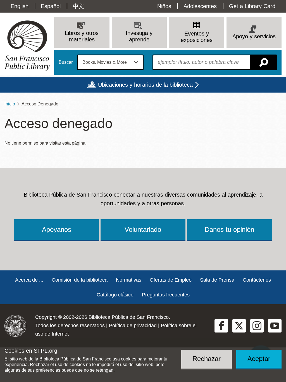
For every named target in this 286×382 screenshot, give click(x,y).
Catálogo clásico (115, 295)
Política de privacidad (133, 325)
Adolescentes (200, 6)
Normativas (128, 280)
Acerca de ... (29, 280)
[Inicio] (27, 45)
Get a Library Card (252, 6)
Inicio (9, 104)
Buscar (66, 62)
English (19, 6)
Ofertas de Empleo (171, 280)
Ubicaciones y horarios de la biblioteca (145, 85)
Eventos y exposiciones (197, 36)
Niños (164, 6)
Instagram (257, 326)
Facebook (221, 326)
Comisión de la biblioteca (80, 280)
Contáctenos (257, 280)
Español (51, 6)
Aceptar (258, 358)
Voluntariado (143, 229)
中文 (78, 6)
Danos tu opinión (229, 229)
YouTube (275, 326)
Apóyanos (56, 229)
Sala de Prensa (217, 280)
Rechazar (206, 358)
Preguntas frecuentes (166, 295)
